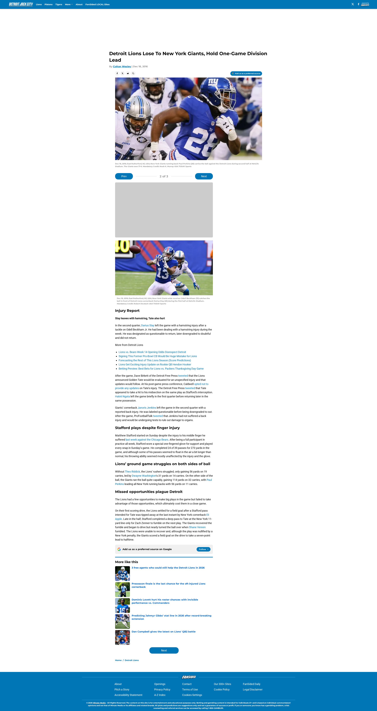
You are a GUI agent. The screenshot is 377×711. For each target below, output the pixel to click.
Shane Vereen (197, 527)
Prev (124, 176)
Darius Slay (147, 325)
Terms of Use (190, 689)
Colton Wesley (122, 66)
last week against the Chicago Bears (147, 439)
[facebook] (358, 4)
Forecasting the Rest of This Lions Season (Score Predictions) (155, 360)
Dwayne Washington (144, 475)
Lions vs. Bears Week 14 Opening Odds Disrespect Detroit (152, 352)
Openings (159, 684)
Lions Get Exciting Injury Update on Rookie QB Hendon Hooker (155, 364)
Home (118, 660)
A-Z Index (159, 695)
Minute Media (99, 703)
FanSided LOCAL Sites (97, 4)
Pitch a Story (122, 689)
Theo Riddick (132, 471)
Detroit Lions (132, 660)
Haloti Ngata (122, 396)
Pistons (48, 4)
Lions (39, 4)
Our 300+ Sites (222, 684)
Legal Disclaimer (252, 689)
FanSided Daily (251, 684)
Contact (187, 684)
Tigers (58, 4)
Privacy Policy (162, 689)
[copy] (133, 73)
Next (204, 176)
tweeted (183, 375)
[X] (353, 4)
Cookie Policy (222, 689)
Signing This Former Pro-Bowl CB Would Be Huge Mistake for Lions (158, 356)
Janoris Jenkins (147, 407)
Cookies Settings (192, 695)
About (79, 4)
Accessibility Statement (128, 695)
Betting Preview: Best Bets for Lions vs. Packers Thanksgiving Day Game (161, 368)
